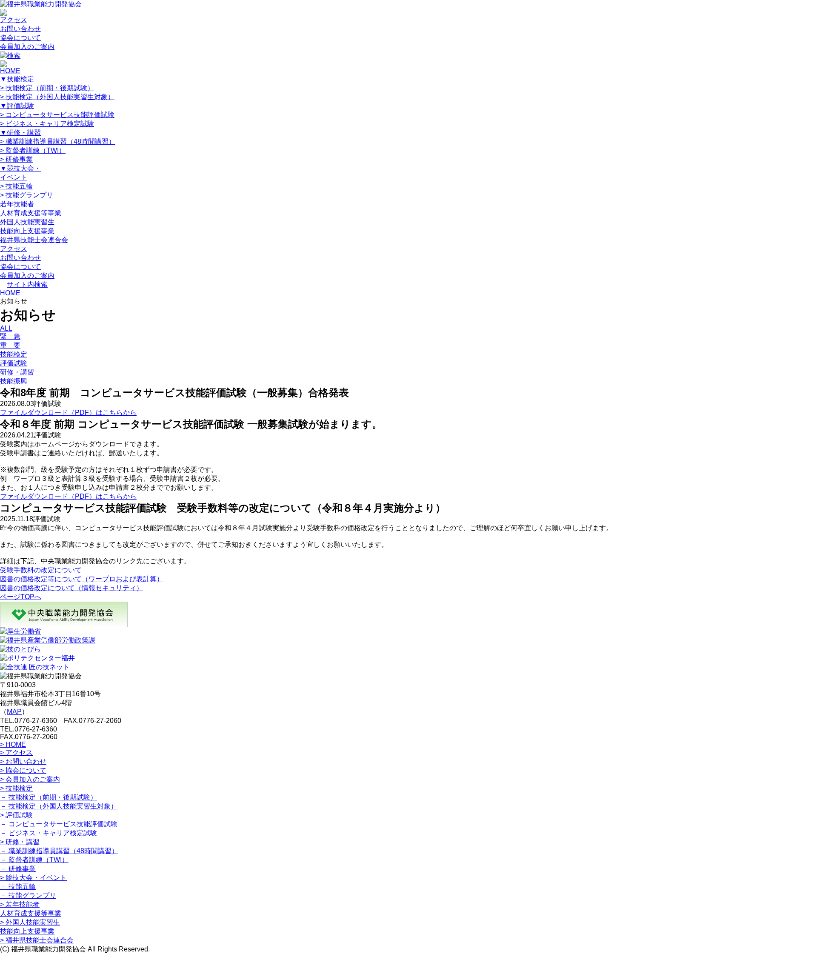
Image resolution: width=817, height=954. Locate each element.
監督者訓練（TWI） (33, 150)
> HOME (13, 744)
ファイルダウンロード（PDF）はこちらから (68, 412)
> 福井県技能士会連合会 (37, 940)
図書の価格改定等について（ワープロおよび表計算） (81, 579)
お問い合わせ (20, 28)
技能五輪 (16, 186)
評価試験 (17, 105)
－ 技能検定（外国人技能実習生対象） (58, 806)
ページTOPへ (20, 596)
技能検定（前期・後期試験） (47, 87)
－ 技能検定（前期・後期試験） (48, 797)
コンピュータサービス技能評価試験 (57, 114)
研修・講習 (20, 132)
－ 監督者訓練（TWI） (34, 859)
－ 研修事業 (18, 868)
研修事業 (16, 159)
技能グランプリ (26, 195)
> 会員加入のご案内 (30, 779)
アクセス (13, 19)
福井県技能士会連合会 (34, 239)
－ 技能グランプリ (28, 895)
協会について (20, 37)
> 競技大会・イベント (33, 877)
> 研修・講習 (20, 841)
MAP (14, 711)
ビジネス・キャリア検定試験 (47, 123)
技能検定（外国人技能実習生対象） (57, 96)
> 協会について (23, 770)
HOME (10, 70)
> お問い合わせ (23, 761)
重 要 (10, 345)
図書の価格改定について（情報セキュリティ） (71, 587)
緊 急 (10, 336)
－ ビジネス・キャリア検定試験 (48, 833)
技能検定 (17, 79)
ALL (6, 328)
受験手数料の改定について (41, 570)
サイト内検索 (27, 284)
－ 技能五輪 (18, 886)
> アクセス (16, 752)
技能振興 (13, 381)
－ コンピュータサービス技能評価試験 (58, 824)
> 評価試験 (16, 815)
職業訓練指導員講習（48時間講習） (57, 141)
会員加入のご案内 (27, 46)
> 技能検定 (16, 788)
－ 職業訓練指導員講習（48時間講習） (59, 850)
